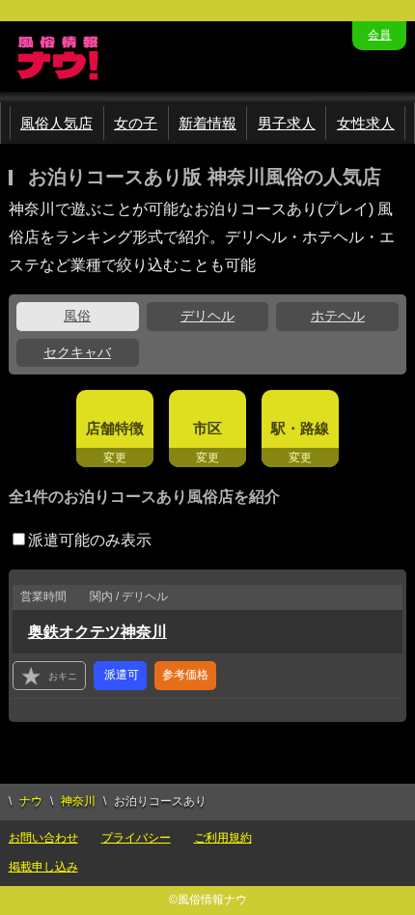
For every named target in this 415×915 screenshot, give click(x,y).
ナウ (30, 801)
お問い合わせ (43, 838)
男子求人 (287, 123)
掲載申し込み (43, 866)
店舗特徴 (115, 428)
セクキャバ (77, 352)
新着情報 (207, 123)
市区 (207, 428)
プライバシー (136, 838)
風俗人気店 (56, 123)
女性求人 (366, 123)
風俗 (77, 315)
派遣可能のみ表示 (90, 540)
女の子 (135, 123)
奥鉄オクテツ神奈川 (97, 632)
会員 (379, 35)
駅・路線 (300, 428)
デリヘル (207, 315)
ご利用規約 (223, 838)
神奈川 (78, 801)
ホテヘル (338, 315)
